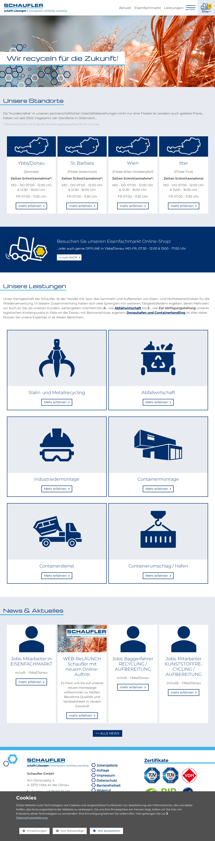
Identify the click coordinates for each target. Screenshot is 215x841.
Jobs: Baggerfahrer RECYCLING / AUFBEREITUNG (132, 664)
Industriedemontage (56, 479)
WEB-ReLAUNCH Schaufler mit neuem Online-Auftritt (82, 666)
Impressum (106, 775)
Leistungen (174, 8)
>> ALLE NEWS (107, 733)
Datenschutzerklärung (31, 817)
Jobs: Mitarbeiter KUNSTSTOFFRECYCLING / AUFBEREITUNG (184, 666)
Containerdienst (56, 566)
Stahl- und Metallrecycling (57, 392)
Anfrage (103, 770)
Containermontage (158, 479)
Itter (183, 163)
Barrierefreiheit (109, 785)
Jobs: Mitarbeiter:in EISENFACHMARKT (31, 661)
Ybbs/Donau (31, 163)
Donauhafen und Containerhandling (156, 313)
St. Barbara (82, 163)
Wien (133, 163)
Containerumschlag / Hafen (158, 566)
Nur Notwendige (68, 831)
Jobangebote (107, 765)
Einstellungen (33, 831)
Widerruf (104, 790)
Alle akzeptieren (105, 830)
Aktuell (125, 8)
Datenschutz (107, 780)
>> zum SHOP (68, 257)
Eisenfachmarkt (147, 8)
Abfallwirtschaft (128, 308)
